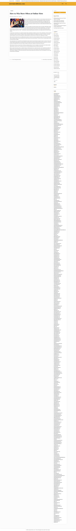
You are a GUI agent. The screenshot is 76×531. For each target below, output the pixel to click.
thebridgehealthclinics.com (57, 392)
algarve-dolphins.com (57, 333)
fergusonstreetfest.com (57, 483)
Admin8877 (20, 16)
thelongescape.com (56, 327)
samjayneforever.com (57, 484)
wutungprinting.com (56, 336)
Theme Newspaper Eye (39, 529)
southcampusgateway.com (57, 144)
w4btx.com (55, 209)
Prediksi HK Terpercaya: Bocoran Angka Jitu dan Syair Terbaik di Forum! (60, 26)
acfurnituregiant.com (56, 104)
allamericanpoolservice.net (57, 226)
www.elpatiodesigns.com (57, 469)
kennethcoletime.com (57, 316)
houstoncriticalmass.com (57, 269)
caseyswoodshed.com (57, 374)
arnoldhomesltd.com (56, 177)
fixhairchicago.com (56, 375)
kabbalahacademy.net (57, 211)
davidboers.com (56, 400)
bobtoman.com (56, 136)
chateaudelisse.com (56, 145)
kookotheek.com (56, 142)
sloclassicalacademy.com (57, 276)
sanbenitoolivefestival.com (57, 259)
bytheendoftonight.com (57, 253)
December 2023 (56, 64)
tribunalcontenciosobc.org (57, 275)
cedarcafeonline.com (57, 103)
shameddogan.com (56, 394)
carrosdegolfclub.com (57, 166)
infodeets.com (56, 100)
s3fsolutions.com (56, 169)
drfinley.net (55, 501)
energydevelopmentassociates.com (59, 167)
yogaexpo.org (56, 242)
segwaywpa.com (56, 390)
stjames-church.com (56, 302)
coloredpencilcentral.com (57, 178)
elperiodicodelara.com (57, 95)
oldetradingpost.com (56, 158)
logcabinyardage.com (57, 399)
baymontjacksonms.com (57, 340)
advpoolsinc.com (56, 369)
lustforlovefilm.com (56, 291)
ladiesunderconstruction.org (58, 159)
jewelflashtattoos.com (57, 128)
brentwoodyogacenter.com (57, 441)
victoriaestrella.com (56, 360)
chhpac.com (55, 510)
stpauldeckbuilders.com (57, 427)
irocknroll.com (56, 185)
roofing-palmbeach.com (57, 175)
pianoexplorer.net (56, 460)
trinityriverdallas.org (56, 237)
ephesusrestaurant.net (57, 466)
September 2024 (56, 51)
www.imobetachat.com (57, 401)
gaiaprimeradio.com (56, 324)
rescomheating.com (56, 515)
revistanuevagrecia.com (57, 301)
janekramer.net (56, 320)
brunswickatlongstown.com (57, 318)
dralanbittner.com (56, 195)
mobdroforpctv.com (56, 257)
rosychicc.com (56, 251)
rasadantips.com (56, 108)
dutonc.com (55, 326)
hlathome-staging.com (57, 219)
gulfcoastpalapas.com (57, 391)
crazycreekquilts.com (57, 284)
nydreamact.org (56, 126)
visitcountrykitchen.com (57, 332)
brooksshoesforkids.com (57, 386)
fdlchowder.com (56, 433)
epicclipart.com (56, 133)
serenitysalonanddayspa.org (58, 102)
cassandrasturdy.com (57, 258)
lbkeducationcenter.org (57, 236)
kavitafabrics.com (56, 353)
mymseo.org (55, 509)
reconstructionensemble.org (58, 352)
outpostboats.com (56, 252)
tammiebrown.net (56, 325)
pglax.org (55, 342)
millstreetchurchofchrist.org (57, 490)
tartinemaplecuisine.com (57, 319)
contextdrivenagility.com (57, 308)
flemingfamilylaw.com (57, 502)
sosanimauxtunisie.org (57, 137)
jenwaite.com (55, 498)
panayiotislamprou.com (57, 143)
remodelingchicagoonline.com (58, 440)
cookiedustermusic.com (57, 351)
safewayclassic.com (56, 118)
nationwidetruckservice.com (58, 357)
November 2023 (56, 65)
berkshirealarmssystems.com (58, 193)
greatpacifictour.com (56, 359)
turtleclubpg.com (56, 358)
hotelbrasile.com (56, 150)
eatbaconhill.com (56, 111)
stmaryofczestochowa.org (57, 311)
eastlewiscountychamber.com (58, 274)
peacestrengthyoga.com (57, 418)
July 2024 (55, 54)
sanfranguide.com (56, 266)
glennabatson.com (56, 278)
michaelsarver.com (56, 217)
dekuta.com (55, 450)
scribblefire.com (56, 241)
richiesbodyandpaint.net (57, 96)
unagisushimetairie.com (57, 127)
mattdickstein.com (56, 402)
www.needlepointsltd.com (57, 434)
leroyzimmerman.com (57, 500)
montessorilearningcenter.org (58, 482)
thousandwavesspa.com (57, 361)
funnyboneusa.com (56, 350)
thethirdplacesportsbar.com (57, 465)
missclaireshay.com (56, 93)
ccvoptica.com (56, 444)
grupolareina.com (56, 154)
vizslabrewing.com (56, 194)
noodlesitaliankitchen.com (57, 125)
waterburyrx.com (56, 368)
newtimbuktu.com (56, 109)
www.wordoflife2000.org (57, 186)
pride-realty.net (56, 492)
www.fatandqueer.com (57, 424)
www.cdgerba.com (56, 473)
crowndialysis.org (56, 224)
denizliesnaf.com (56, 376)
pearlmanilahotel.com (57, 134)
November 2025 (56, 39)
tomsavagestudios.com (57, 228)
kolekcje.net (55, 234)
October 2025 (56, 41)
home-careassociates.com (57, 243)
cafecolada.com (56, 261)
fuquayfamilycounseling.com (58, 506)
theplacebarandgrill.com (57, 367)
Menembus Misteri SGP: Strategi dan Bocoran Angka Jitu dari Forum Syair (59, 21)
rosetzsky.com (56, 299)
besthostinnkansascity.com (57, 517)
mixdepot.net (55, 452)
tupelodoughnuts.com (57, 203)
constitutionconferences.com (58, 377)
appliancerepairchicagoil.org (58, 120)
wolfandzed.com (56, 449)
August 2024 (55, 52)
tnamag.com (55, 385)
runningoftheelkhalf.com (57, 416)
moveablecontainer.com (57, 153)
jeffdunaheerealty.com (57, 417)
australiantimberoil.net (57, 161)
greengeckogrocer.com (57, 218)
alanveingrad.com (56, 334)
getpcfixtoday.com (56, 129)
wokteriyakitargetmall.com (57, 220)
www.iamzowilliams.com (57, 458)
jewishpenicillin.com (56, 227)
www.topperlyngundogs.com (58, 415)
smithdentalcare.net (56, 518)
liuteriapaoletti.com (56, 344)
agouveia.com (56, 507)
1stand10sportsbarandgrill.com (58, 208)
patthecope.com (56, 378)
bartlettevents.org (56, 152)
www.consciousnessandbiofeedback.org (59, 457)
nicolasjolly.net (56, 292)
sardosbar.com (56, 191)
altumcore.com (56, 383)
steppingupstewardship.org (57, 443)
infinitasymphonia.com (57, 293)
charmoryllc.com (56, 267)
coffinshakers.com (56, 310)
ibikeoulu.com (56, 309)
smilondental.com (56, 212)
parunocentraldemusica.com (58, 474)
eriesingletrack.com (56, 200)
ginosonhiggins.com (56, 335)
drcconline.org (56, 366)
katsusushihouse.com (57, 295)
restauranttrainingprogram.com (58, 225)
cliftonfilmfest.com (56, 179)
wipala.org (55, 249)
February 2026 (56, 35)
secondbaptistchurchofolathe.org (58, 508)
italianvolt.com (56, 192)
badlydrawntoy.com (56, 403)
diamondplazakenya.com (57, 477)
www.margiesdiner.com (57, 432)
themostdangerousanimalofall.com (58, 270)
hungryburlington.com (57, 317)
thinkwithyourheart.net (57, 183)
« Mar (54, 81)
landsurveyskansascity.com (57, 426)
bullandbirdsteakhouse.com (58, 435)
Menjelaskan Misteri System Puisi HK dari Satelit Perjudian (60, 24)
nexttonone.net (56, 407)
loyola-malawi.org (56, 250)
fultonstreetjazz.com (56, 151)
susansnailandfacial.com (57, 410)
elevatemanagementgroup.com (58, 499)
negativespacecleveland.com (58, 343)
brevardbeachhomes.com (57, 170)
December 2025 (56, 38)
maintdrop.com (56, 135)
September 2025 (56, 42)
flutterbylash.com (56, 494)
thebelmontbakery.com (57, 117)
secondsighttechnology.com (58, 216)
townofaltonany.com (56, 341)
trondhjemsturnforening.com (58, 476)
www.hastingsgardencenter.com (58, 459)
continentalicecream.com (57, 283)
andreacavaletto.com (57, 244)
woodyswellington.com (57, 467)
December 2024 (56, 48)
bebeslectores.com (56, 160)
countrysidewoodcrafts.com (57, 119)
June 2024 (55, 55)
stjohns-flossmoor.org (57, 349)
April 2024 (55, 58)
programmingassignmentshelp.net (58, 112)
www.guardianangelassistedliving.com (59, 475)
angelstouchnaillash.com (57, 210)
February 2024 (56, 61)
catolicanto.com (56, 235)
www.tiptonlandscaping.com (58, 442)
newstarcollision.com (17, 4)
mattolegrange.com (56, 328)
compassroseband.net (57, 382)
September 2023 (56, 68)
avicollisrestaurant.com (57, 365)
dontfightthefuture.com (57, 176)
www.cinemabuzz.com (57, 451)
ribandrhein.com (56, 233)
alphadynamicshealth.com (57, 493)
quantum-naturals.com (57, 481)
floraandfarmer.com (56, 168)
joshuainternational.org (57, 409)
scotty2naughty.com (56, 303)
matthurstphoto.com (56, 485)
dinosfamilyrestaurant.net (57, 162)
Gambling (11, 10)
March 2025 (55, 45)
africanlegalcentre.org (57, 294)
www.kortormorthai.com (57, 423)
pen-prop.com (56, 411)
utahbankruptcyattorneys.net (58, 184)
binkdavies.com (56, 285)
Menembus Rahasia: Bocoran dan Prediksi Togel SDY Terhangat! (60, 19)
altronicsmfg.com (56, 110)
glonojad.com (56, 300)
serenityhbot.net (56, 408)
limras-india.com (56, 94)
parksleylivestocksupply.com (58, 245)
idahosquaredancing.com (57, 187)
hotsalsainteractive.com (57, 101)
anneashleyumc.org (56, 425)
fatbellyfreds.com (56, 468)
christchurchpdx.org (56, 286)
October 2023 (56, 67)
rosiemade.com (56, 202)
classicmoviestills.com (57, 260)
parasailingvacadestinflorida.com (58, 491)
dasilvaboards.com (56, 277)
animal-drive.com (56, 384)
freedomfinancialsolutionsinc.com (58, 419)
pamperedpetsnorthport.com (58, 201)
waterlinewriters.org (56, 393)
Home (62, 3)
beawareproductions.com (57, 307)
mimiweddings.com (56, 516)
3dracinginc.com (56, 268)
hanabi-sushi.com (56, 448)
